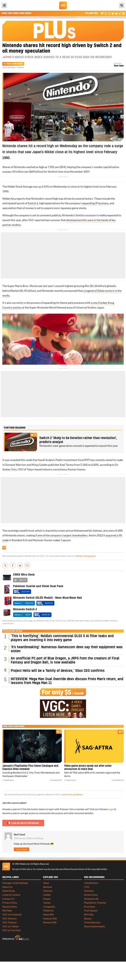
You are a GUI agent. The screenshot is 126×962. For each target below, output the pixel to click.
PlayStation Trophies (95, 902)
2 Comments (118, 780)
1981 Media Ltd (21, 864)
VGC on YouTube (11, 930)
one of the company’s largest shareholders (63, 535)
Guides (47, 894)
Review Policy (9, 906)
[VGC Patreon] (102, 13)
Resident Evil (20, 540)
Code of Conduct (11, 894)
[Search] (121, 5)
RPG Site (88, 914)
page (110, 809)
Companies (49, 906)
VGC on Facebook (12, 914)
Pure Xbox (89, 906)
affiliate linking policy (85, 556)
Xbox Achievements (94, 926)
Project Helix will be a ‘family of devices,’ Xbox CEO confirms (58, 670)
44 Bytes (22, 938)
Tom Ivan (119, 66)
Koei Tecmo (67, 464)
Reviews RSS (49, 922)
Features (47, 890)
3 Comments (56, 780)
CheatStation (91, 882)
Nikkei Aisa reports (13, 198)
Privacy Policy (9, 902)
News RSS (48, 914)
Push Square (90, 910)
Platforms (48, 910)
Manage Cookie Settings (15, 882)
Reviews (47, 886)
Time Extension (92, 922)
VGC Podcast (9, 922)
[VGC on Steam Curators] (123, 13)
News (46, 882)
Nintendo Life (91, 898)
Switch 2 (33, 203)
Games (47, 902)
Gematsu (89, 890)
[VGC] (63, 5)
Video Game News (14, 64)
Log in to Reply (21, 849)
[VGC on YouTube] (116, 13)
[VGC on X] (109, 13)
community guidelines (72, 794)
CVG (86, 886)
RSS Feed (7, 910)
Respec (88, 918)
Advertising (8, 890)
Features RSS (50, 918)
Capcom (66, 540)
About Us (7, 886)
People (47, 898)
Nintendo (19, 167)
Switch (80, 215)
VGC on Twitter (10, 926)
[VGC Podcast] (105, 13)
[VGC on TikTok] (120, 13)
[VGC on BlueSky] (113, 13)
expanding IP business (95, 203)
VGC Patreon (9, 918)
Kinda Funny (91, 894)
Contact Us (8, 898)
